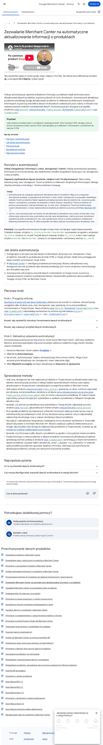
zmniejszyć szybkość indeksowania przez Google (28, 430)
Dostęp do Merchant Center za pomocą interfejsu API (28, 638)
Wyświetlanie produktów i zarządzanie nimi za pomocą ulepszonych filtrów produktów (41, 665)
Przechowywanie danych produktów (25, 549)
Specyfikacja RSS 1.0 (14, 682)
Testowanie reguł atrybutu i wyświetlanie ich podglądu (28, 627)
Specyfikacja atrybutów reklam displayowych (24, 709)
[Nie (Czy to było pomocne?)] (94, 493)
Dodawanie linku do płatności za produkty (23, 593)
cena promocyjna (45, 109)
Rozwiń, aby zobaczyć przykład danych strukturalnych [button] (30, 327)
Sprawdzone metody (15, 149)
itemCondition (57, 314)
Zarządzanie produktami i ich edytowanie (22, 654)
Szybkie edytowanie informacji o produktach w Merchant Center (32, 571)
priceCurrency (12, 314)
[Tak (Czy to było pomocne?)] (87, 493)
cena (21, 109)
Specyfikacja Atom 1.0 (15, 693)
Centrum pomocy (10, 12)
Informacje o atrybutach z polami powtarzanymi (25, 698)
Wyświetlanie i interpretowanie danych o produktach (27, 660)
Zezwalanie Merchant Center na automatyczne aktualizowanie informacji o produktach (55, 23)
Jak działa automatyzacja (18, 142)
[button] (5, 4)
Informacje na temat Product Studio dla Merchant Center (29, 621)
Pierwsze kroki (12, 146)
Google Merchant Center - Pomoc (56, 4)
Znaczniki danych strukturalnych (19, 632)
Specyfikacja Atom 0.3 (15, 704)
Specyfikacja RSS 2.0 (14, 687)
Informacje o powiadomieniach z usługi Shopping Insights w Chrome (34, 616)
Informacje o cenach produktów (19, 676)
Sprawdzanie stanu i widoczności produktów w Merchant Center (32, 560)
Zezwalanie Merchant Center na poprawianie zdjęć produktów (31, 588)
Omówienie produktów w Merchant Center (23, 555)
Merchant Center (17, 263)
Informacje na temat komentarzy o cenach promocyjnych (29, 599)
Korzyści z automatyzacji (17, 139)
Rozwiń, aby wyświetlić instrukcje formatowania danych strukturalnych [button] (38, 320)
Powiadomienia (28, 12)
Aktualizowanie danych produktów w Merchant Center (28, 715)
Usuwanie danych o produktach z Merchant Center (26, 610)
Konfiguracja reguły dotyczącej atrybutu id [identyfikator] (29, 643)
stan (13, 311)
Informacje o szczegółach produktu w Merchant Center (28, 566)
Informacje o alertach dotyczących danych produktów (28, 649)
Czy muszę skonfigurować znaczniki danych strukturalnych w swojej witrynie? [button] (41, 472)
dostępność (77, 109)
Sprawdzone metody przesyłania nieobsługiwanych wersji (29, 604)
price (76, 311)
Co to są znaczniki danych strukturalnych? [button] (24, 466)
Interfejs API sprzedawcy (16, 671)
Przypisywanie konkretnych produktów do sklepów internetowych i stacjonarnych (39, 577)
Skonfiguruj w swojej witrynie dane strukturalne (25, 302)
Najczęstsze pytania (15, 153)
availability (31, 314)
